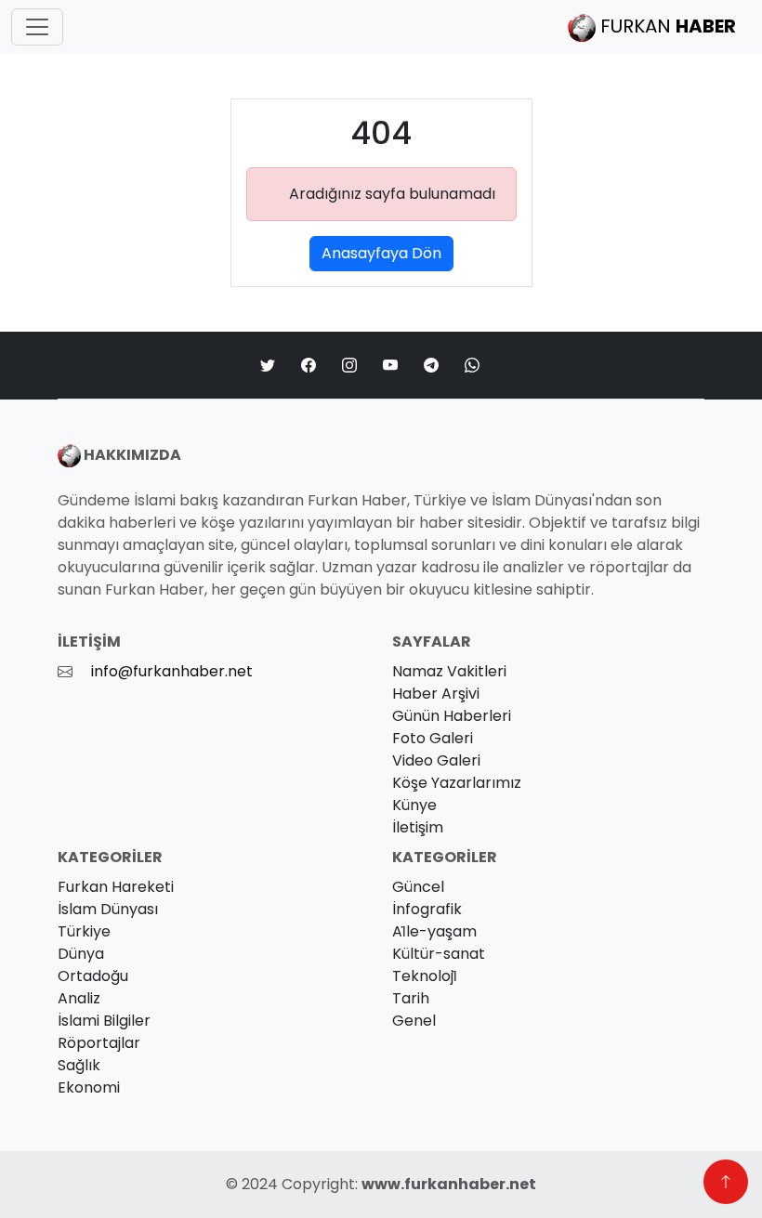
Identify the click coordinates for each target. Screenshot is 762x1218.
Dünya (81, 953)
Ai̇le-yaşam (434, 931)
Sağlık (79, 1065)
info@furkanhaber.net (172, 671)
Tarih (410, 998)
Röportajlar (99, 1043)
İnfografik (427, 909)
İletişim (417, 827)
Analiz (79, 998)
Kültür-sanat (438, 953)
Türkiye (84, 931)
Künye (414, 805)
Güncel (418, 886)
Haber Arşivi (436, 693)
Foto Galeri (432, 738)
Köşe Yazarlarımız (456, 782)
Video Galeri (436, 760)
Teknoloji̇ (424, 976)
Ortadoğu (93, 976)
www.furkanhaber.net (448, 1184)
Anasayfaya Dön (381, 253)
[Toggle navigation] (37, 27)
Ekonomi (89, 1087)
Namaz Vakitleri (449, 671)
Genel (414, 1020)
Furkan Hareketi (116, 886)
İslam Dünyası (108, 909)
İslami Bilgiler (104, 1020)
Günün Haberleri (451, 716)
